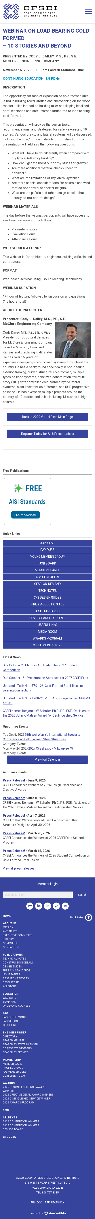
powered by (37, 1213)
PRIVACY (36, 1202)
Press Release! (14, 780)
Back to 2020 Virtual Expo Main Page (47, 417)
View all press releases (18, 868)
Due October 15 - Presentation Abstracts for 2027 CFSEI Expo (45, 678)
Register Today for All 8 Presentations (47, 434)
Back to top (77, 917)
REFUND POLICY (54, 1202)
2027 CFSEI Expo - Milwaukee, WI (51, 748)
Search (82, 894)
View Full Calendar (47, 759)
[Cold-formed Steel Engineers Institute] (30, 19)
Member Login (48, 884)
